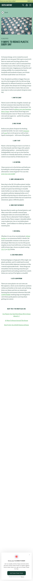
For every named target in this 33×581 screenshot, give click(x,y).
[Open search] (22, 5)
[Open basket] (26, 5)
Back (6, 12)
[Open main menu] (30, 5)
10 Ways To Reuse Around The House (16, 320)
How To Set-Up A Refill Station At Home (16, 325)
